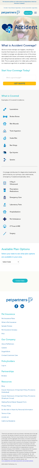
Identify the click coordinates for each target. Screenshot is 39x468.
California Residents (8, 421)
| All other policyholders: (26, 7)
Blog (3, 386)
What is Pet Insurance (9, 322)
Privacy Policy (6, 406)
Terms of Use (6, 413)
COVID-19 (5, 417)
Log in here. (18, 7)
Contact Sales (28, 13)
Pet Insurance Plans (8, 318)
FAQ (3, 334)
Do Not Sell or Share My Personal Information (17, 409)
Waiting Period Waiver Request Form (14, 402)
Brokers (4, 376)
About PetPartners (8, 344)
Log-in (4, 365)
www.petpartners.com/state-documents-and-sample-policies (17, 461)
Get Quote (19, 83)
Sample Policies (7, 326)
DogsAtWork (6, 351)
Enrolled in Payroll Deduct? (10, 7)
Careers (4, 348)
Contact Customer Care (10, 355)
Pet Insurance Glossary (9, 330)
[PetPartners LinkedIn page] (22, 306)
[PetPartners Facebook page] (17, 306)
